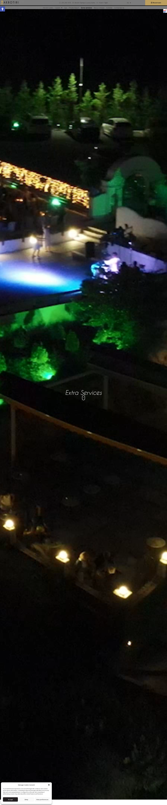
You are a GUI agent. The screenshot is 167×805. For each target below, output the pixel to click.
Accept (10, 799)
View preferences (42, 799)
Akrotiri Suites (48, 8)
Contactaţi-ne (119, 8)
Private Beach (74, 8)
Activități (109, 8)
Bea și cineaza (99, 8)
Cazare (57, 8)
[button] (2, 9)
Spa (65, 8)
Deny (26, 799)
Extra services (86, 8)
